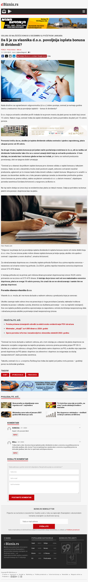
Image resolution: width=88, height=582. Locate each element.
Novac (46, 548)
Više (49, 56)
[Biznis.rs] (11, 544)
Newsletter (65, 574)
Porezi (3, 50)
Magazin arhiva (75, 574)
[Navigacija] (84, 11)
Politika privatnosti (40, 574)
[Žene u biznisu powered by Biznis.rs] (71, 559)
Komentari (13, 423)
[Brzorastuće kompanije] (77, 548)
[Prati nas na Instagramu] (19, 577)
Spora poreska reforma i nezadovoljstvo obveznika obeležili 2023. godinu (37, 333)
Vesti (33, 543)
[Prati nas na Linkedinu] (21, 577)
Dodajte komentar (17, 459)
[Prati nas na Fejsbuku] (11, 577)
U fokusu (47, 553)
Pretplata (5, 576)
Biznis (34, 553)
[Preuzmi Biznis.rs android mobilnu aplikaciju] (10, 12)
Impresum (13, 574)
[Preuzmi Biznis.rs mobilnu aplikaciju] (14, 577)
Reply (15, 435)
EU (32, 558)
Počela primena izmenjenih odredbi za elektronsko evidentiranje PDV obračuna (40, 324)
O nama (4, 574)
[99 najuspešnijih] (66, 548)
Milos (14, 442)
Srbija (19, 50)
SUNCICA (15, 428)
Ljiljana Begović (21, 52)
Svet (33, 548)
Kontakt (21, 574)
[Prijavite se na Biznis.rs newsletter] (4, 12)
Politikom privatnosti (73, 530)
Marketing (29, 574)
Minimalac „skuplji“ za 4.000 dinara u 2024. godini (27, 329)
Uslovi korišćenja (54, 574)
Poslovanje (11, 50)
